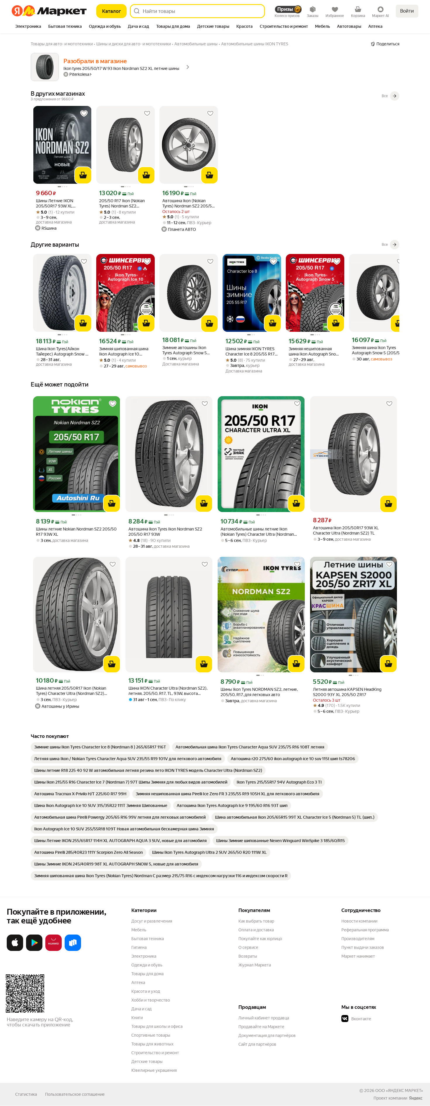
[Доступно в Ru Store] (73, 950)
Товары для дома (147, 973)
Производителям (357, 938)
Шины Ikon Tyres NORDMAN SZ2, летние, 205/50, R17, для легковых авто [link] (259, 692)
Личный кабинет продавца (263, 1018)
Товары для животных (152, 1044)
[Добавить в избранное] (84, 113)
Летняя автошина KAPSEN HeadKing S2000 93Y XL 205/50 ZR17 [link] (347, 692)
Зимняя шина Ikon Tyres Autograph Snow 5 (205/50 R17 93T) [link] (377, 350)
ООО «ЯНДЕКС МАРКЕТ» (399, 1090)
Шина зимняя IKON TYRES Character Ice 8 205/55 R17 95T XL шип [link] (250, 351)
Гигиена (139, 947)
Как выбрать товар (256, 921)
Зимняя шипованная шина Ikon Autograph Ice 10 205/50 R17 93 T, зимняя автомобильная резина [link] (123, 351)
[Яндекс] (415, 1098)
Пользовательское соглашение (75, 1094)
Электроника (143, 956)
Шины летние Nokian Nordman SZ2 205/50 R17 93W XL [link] (76, 532)
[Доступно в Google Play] (34, 950)
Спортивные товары (150, 1035)
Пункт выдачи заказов (362, 947)
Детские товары (147, 1061)
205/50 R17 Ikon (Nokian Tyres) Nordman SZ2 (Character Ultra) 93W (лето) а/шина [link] (125, 203)
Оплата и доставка (256, 930)
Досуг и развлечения (151, 921)
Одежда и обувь (146, 965)
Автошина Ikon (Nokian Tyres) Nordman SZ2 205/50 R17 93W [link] (188, 203)
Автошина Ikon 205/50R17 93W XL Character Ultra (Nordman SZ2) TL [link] (346, 530)
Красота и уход (145, 991)
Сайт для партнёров (257, 1044)
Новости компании (359, 921)
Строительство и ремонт (155, 1052)
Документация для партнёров (267, 1035)
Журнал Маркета (254, 965)
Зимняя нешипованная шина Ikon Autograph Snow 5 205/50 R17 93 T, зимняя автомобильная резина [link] (314, 351)
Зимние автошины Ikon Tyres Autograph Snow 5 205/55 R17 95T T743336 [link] (185, 350)
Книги (137, 1017)
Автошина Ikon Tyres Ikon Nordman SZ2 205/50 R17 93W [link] (165, 532)
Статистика (26, 1094)
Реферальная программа (365, 930)
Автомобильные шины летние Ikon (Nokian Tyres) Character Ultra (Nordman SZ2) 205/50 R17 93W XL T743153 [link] (257, 532)
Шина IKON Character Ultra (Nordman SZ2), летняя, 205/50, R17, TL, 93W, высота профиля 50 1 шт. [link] (167, 691)
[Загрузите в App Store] (15, 950)
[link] (100, 747)
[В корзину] (83, 175)
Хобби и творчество (150, 1000)
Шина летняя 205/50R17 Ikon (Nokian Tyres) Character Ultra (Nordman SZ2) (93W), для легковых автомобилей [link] (71, 691)
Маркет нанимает (358, 956)
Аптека (138, 982)
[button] (382, 1019)
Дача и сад (141, 1009)
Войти (407, 11)
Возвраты (247, 956)
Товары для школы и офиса (157, 1026)
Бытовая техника (147, 938)
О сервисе (248, 947)
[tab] (28, 27)
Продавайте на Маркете (261, 1026)
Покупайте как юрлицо (260, 938)
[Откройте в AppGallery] (53, 950)
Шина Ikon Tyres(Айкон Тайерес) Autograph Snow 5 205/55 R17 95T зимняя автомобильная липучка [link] (62, 351)
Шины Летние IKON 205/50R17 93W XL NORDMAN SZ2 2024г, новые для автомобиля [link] (58, 203)
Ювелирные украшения (154, 1070)
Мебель (138, 930)
